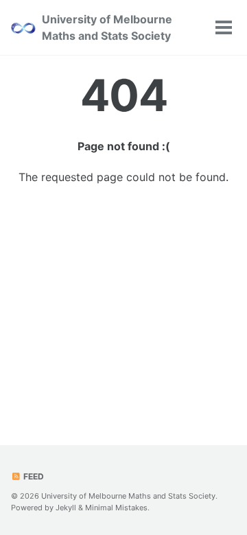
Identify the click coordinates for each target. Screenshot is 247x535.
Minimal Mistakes (116, 507)
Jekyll (66, 507)
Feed (32, 476)
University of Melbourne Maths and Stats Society (107, 27)
